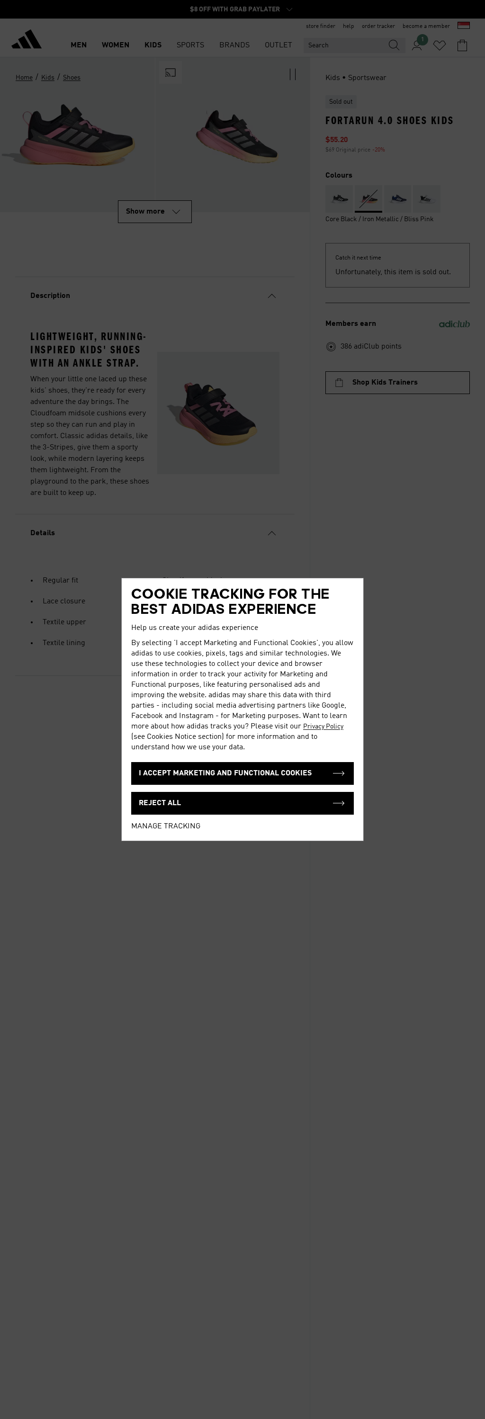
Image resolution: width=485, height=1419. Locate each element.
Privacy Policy (323, 726)
